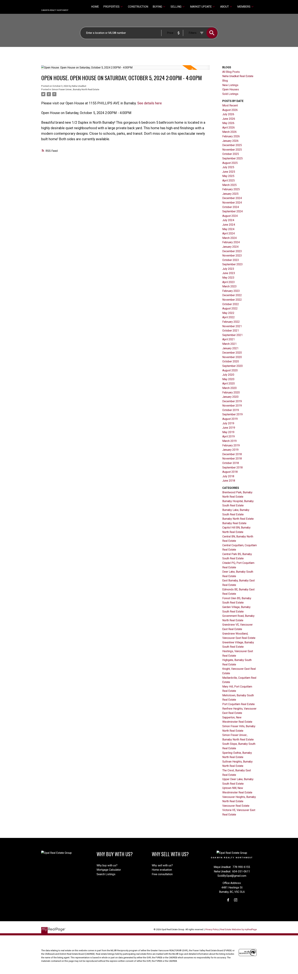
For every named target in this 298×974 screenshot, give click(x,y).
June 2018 (228, 480)
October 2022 (230, 304)
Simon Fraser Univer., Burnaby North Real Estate (75, 89)
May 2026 (228, 123)
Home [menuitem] (95, 6)
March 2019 (229, 441)
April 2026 (228, 127)
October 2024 (230, 207)
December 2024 (232, 198)
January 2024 (230, 246)
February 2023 (231, 291)
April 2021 (228, 339)
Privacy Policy (212, 929)
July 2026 (228, 114)
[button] (228, 900)
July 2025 (228, 167)
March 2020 (229, 388)
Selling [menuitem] (176, 6)
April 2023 (228, 282)
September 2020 (232, 366)
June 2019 (228, 427)
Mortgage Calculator (109, 869)
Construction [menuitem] (138, 6)
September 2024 (232, 211)
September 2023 (232, 264)
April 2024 (228, 233)
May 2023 (228, 277)
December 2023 (232, 251)
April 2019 (228, 436)
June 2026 (228, 118)
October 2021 (230, 330)
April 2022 (228, 317)
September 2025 (232, 158)
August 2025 (230, 163)
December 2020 (232, 352)
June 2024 (228, 224)
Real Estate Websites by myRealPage (238, 929)
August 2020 (230, 370)
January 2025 (230, 193)
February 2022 (231, 321)
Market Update (201, 6)
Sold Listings (230, 94)
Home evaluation (162, 869)
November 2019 (232, 405)
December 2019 (232, 401)
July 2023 (228, 268)
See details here (149, 103)
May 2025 (228, 176)
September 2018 (232, 467)
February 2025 (231, 189)
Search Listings (106, 874)
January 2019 (230, 449)
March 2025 (229, 185)
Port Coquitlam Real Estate (238, 704)
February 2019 (231, 445)
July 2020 (228, 374)
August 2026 (230, 110)
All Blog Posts (231, 71)
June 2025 (228, 171)
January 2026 (230, 140)
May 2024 (228, 229)
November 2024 (232, 202)
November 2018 (232, 458)
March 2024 (229, 238)
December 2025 (232, 145)
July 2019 (228, 423)
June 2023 (228, 273)
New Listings (230, 85)
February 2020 (231, 392)
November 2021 (232, 326)
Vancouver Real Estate (235, 805)
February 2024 (231, 242)
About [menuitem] (224, 6)
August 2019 (230, 419)
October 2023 (230, 260)
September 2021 (232, 335)
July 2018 (228, 476)
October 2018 (230, 463)
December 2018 (232, 454)
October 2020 (230, 361)
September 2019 (232, 414)
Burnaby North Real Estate (238, 518)
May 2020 (228, 379)
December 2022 (232, 295)
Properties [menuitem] (111, 6)
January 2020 (230, 396)
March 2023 (229, 286)
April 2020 (228, 383)
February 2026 (231, 136)
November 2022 (232, 299)
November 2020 (232, 357)
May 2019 (228, 432)
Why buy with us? (107, 865)
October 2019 (230, 410)
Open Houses (230, 89)
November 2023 (232, 255)
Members (243, 6)
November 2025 (232, 149)
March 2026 (229, 132)
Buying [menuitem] (157, 6)
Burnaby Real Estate (234, 523)
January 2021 (230, 348)
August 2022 (230, 308)
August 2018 (230, 471)
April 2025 (228, 180)
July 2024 (228, 220)
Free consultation (162, 874)
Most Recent (230, 105)
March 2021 (229, 343)
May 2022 (228, 313)
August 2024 (230, 215)
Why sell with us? (162, 865)
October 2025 (230, 154)
